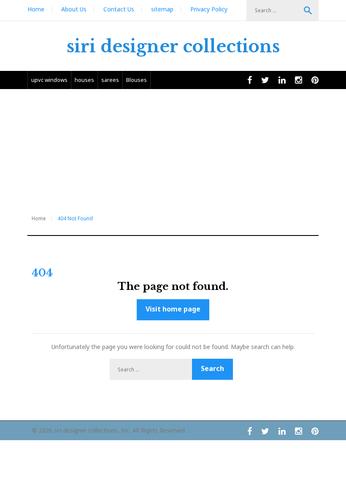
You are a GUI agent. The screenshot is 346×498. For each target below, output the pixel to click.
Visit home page (173, 309)
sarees (110, 80)
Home (35, 9)
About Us (73, 9)
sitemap (162, 9)
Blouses (136, 80)
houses (84, 80)
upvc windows (49, 80)
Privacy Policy (208, 9)
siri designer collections (173, 46)
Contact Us (118, 9)
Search (308, 10)
